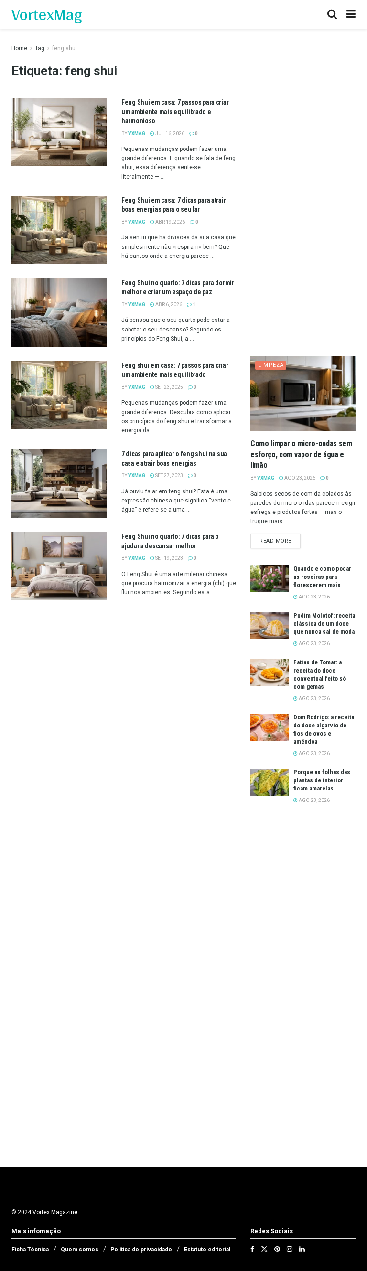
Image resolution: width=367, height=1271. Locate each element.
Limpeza (271, 365)
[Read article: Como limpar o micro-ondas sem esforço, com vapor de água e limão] (303, 393)
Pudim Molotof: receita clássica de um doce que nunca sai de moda (324, 623)
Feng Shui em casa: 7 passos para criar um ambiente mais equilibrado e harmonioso (174, 111)
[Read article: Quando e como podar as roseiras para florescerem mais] (269, 578)
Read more (280, 540)
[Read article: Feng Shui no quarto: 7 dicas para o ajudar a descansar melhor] (59, 566)
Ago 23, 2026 (299, 478)
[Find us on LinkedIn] (302, 1249)
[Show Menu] (351, 14)
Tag (39, 48)
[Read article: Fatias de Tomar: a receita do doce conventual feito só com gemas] (269, 672)
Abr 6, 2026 (168, 304)
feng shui (64, 48)
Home (19, 48)
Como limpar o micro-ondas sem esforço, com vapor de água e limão (301, 454)
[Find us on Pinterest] (277, 1249)
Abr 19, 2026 (169, 221)
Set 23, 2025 (168, 387)
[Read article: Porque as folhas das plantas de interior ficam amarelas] (269, 782)
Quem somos (79, 1249)
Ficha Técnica (30, 1249)
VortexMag (46, 14)
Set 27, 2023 (168, 475)
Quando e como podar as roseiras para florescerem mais (322, 576)
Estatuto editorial (207, 1249)
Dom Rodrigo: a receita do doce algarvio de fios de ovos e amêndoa (323, 729)
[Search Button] (332, 14)
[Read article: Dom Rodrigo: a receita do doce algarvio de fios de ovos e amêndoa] (269, 727)
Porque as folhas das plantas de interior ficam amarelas (321, 780)
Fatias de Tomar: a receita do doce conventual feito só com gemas (319, 674)
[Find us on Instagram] (289, 1249)
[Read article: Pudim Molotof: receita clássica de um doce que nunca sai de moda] (269, 625)
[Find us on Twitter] (264, 1249)
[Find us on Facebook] (252, 1249)
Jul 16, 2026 (169, 133)
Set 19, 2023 (168, 558)
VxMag (136, 133)
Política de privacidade (141, 1249)
